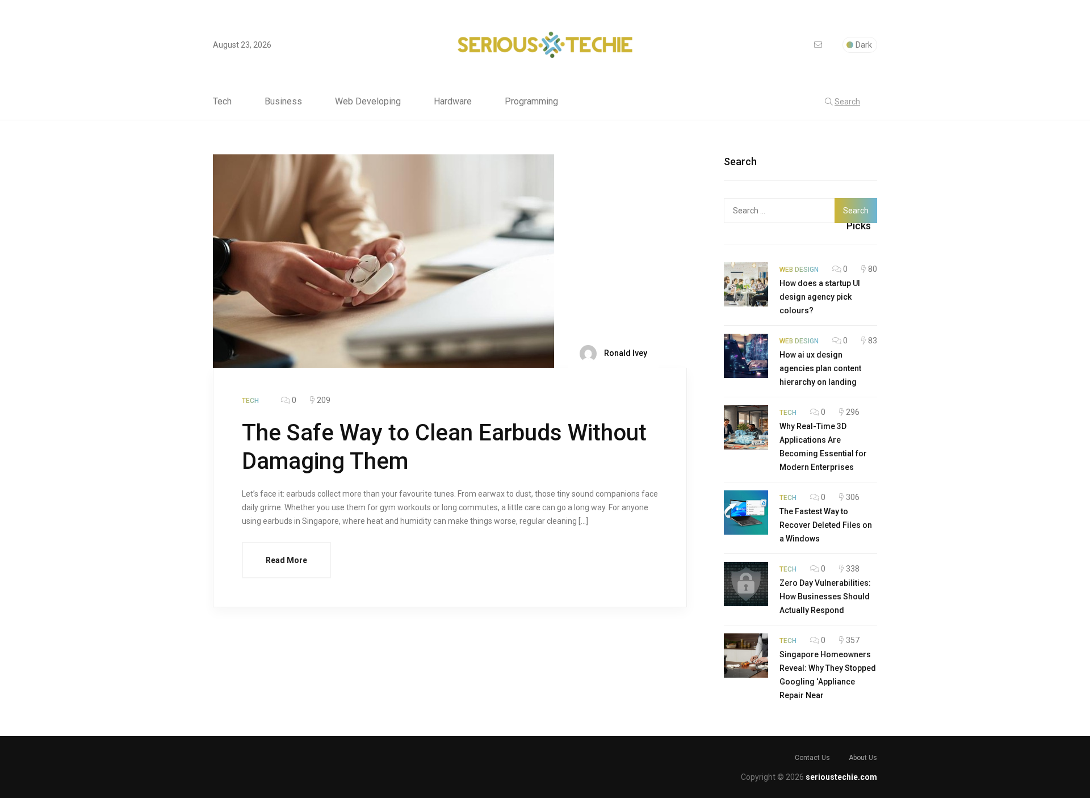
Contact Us (812, 758)
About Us (863, 758)
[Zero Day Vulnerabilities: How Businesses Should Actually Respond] (746, 584)
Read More (286, 560)
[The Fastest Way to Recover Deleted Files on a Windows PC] (746, 512)
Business (283, 102)
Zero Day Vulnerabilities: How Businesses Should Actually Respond (825, 596)
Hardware (453, 102)
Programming (531, 102)
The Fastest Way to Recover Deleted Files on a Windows (825, 525)
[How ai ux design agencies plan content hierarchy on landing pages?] (746, 356)
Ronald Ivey (624, 353)
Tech (222, 102)
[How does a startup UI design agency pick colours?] (746, 284)
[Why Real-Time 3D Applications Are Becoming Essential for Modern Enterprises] (746, 427)
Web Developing (368, 102)
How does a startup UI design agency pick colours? (819, 297)
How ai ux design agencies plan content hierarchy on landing (820, 368)
